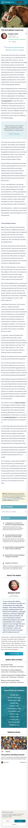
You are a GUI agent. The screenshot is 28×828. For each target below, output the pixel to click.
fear (2, 751)
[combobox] (14, 512)
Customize (14, 824)
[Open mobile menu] (25, 2)
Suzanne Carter (13, 34)
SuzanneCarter (14, 593)
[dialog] (14, 818)
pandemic (8, 751)
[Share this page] (26, 34)
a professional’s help (10, 417)
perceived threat (6, 101)
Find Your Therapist (14, 134)
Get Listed (20, 2)
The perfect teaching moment (12, 755)
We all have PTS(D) (7, 665)
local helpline (16, 500)
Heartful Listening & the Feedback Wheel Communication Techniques (13, 676)
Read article (23, 762)
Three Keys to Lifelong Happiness (11, 670)
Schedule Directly (14, 653)
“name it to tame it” (20, 402)
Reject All (8, 821)
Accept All (20, 821)
